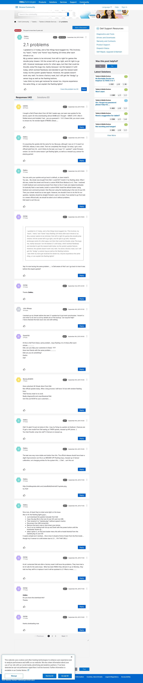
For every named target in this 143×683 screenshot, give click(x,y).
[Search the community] (68, 14)
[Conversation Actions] (86, 37)
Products (42, 2)
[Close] (71, 657)
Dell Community (23, 22)
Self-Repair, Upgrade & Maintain (109, 52)
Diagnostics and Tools (105, 34)
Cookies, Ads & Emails (94, 677)
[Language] (106, 7)
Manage (14, 676)
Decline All (49, 676)
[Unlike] (25, 89)
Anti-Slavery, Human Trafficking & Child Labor (18, 680)
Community (84, 2)
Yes (112, 66)
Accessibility (125, 677)
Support (73, 2)
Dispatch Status (103, 48)
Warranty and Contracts (106, 41)
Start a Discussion (81, 27)
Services (63, 2)
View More (111, 135)
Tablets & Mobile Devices (47, 22)
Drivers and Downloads (106, 38)
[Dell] (15, 21)
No (100, 66)
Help (117, 7)
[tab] (23, 97)
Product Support (103, 45)
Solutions (53, 2)
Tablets (34, 22)
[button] (111, 84)
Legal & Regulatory (112, 677)
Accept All (64, 676)
